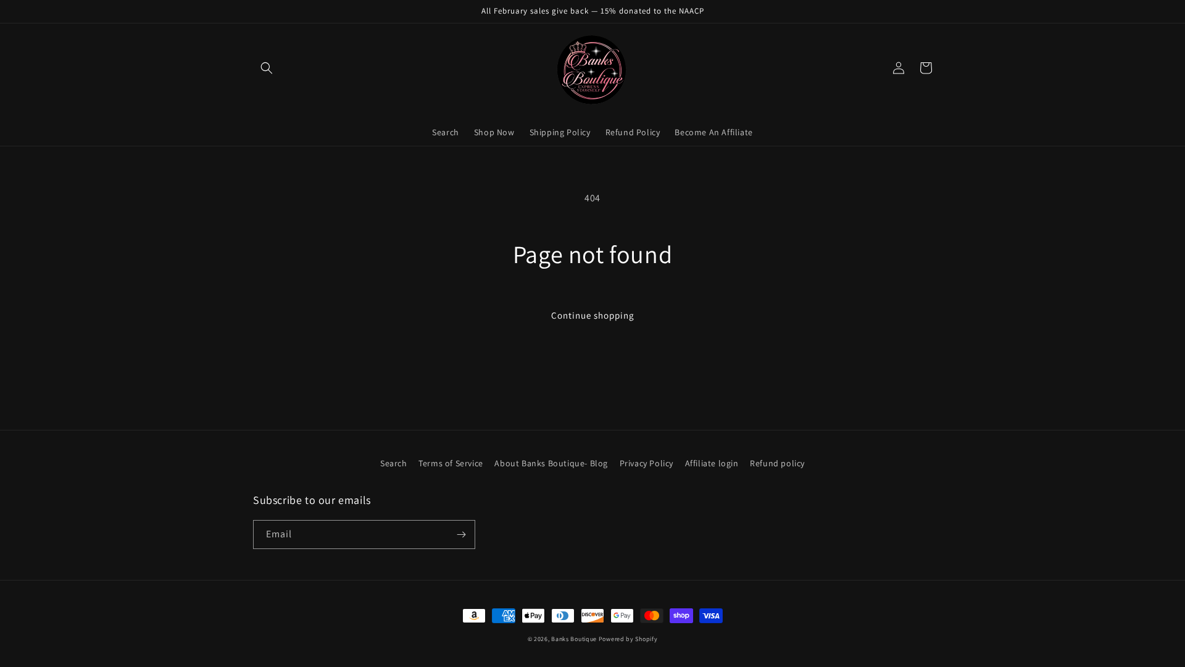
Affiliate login (712, 463)
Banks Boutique (574, 639)
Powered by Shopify (628, 639)
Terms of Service (450, 463)
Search (393, 463)
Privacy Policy (646, 463)
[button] (266, 68)
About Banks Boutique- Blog (551, 463)
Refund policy (777, 463)
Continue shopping (592, 315)
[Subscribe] (461, 534)
